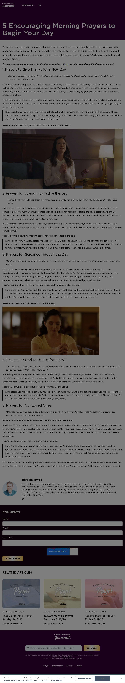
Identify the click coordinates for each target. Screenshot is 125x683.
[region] (62, 678)
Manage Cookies (84, 678)
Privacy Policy (56, 680)
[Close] (121, 678)
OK (102, 678)
